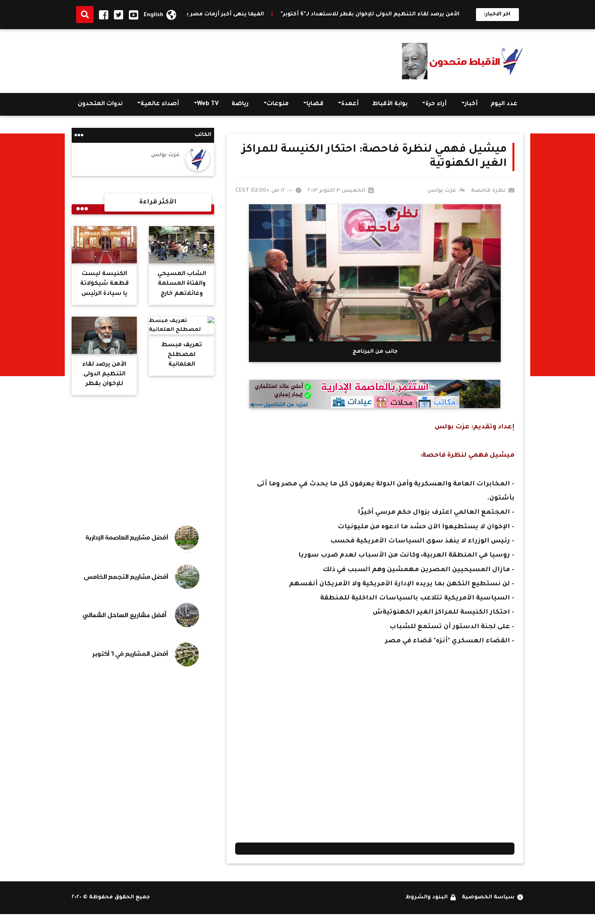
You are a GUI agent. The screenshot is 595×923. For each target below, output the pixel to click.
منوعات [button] (278, 104)
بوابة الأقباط (390, 104)
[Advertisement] (219, 59)
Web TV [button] (208, 104)
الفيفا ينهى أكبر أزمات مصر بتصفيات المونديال (235, 14)
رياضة (240, 104)
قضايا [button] (314, 104)
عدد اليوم (504, 104)
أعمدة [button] (350, 104)
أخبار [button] (471, 104)
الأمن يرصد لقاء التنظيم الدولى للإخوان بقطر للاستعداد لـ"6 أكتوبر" (405, 14)
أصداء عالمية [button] (159, 104)
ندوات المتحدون (100, 104)
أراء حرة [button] (435, 104)
